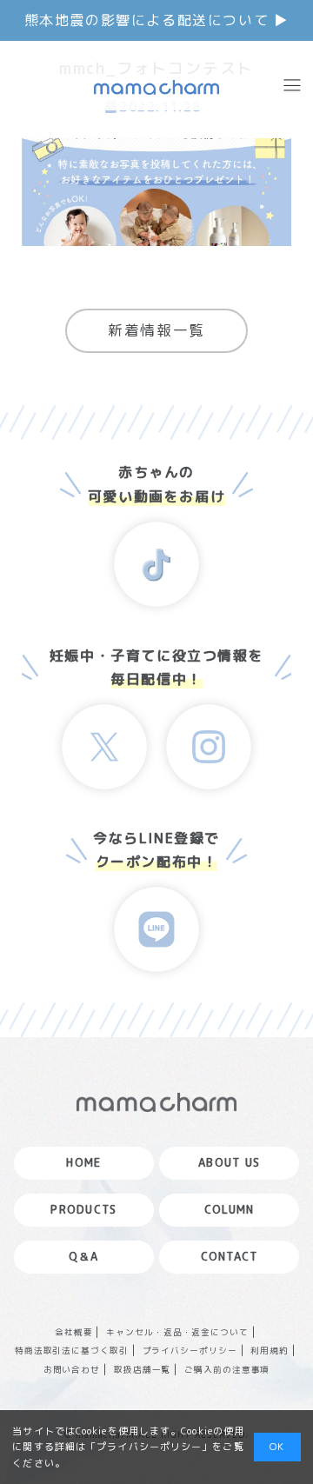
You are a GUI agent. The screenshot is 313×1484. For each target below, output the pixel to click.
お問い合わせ (72, 1369)
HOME (83, 1162)
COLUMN (229, 1209)
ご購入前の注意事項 (227, 1369)
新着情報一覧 (156, 330)
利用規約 (269, 1350)
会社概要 (74, 1332)
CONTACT (229, 1256)
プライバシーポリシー (190, 1350)
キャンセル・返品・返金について (177, 1332)
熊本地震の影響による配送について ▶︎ (157, 20)
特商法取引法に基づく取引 (72, 1350)
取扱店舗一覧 (142, 1369)
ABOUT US (229, 1162)
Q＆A (84, 1256)
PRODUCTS (83, 1209)
